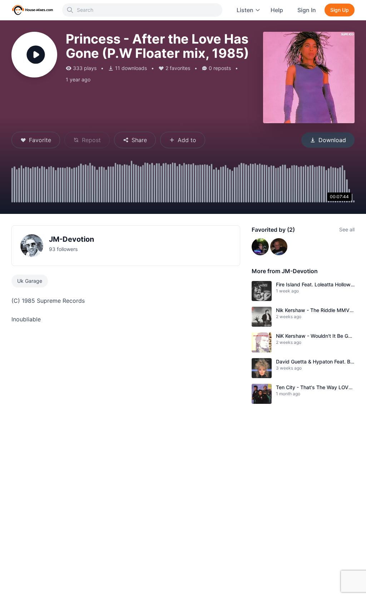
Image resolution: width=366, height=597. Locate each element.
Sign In (306, 10)
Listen (245, 10)
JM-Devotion (71, 239)
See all (347, 229)
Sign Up (339, 10)
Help (277, 10)
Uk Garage (29, 281)
